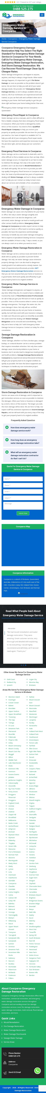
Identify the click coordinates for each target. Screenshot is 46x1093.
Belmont (11, 906)
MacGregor (33, 717)
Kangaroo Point (35, 958)
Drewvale (32, 760)
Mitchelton (33, 840)
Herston (32, 964)
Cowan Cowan (13, 703)
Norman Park (13, 855)
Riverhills (11, 734)
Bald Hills (32, 912)
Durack (31, 757)
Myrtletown (33, 837)
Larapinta (32, 720)
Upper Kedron (13, 711)
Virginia (31, 803)
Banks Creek (13, 823)
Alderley (32, 921)
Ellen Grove (33, 748)
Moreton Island (14, 697)
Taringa (11, 723)
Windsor (32, 794)
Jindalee (11, 777)
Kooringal (11, 700)
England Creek (13, 803)
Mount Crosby (13, 748)
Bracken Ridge (34, 903)
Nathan (31, 697)
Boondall (32, 906)
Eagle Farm (33, 878)
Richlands (11, 972)
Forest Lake (33, 743)
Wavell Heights (34, 800)
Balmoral (11, 909)
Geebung (32, 866)
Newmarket (33, 835)
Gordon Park (33, 863)
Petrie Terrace (34, 944)
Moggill (11, 754)
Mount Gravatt (34, 705)
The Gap (11, 720)
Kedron (32, 852)
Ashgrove (12, 829)
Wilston (32, 797)
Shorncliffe (33, 814)
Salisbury (11, 958)
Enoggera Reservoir (12, 795)
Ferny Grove (13, 791)
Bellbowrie (12, 820)
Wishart (11, 918)
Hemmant (12, 875)
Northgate (33, 832)
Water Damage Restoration (15, 1030)
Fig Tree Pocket (14, 789)
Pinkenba (32, 820)
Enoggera (12, 800)
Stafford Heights (35, 809)
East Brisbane (34, 969)
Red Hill (32, 941)
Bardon (31, 975)
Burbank (32, 774)
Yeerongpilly (13, 915)
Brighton (32, 898)
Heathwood (33, 737)
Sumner (11, 944)
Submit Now (23, 513)
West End (32, 929)
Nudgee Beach (34, 826)
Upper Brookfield (14, 714)
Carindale (11, 889)
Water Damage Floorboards (15, 1034)
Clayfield (32, 883)
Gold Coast (11, 679)
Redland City (11, 682)
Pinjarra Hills (13, 740)
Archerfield (33, 777)
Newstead (33, 949)
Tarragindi (12, 935)
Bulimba (11, 903)
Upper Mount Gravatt (13, 927)
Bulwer (11, 705)
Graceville (12, 786)
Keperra (32, 849)
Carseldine (33, 892)
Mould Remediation (11, 1022)
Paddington (33, 946)
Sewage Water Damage (13, 1038)
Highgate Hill (34, 961)
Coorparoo (12, 39)
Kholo (10, 766)
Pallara (10, 978)
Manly (10, 866)
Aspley (31, 915)
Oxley (10, 743)
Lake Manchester (14, 763)
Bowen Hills (33, 972)
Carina (10, 895)
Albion (31, 924)
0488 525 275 (23, 9)
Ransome (11, 849)
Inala (31, 728)
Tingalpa (11, 843)
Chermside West (35, 886)
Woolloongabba (35, 926)
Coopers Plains (34, 769)
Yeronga (11, 912)
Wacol (10, 924)
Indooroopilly (13, 783)
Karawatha (33, 725)
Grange (32, 860)
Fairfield (32, 746)
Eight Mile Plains (35, 751)
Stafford (32, 812)
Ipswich (9, 685)
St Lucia (11, 725)
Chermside (33, 889)
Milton (10, 757)
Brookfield (12, 817)
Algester (32, 783)
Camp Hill (11, 901)
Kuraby (31, 723)
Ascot (31, 918)
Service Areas (9, 1042)
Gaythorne (33, 869)
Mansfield (32, 711)
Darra (31, 766)
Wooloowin (33, 791)
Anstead (11, 832)
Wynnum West (13, 835)
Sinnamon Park (13, 728)
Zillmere (32, 789)
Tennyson (12, 932)
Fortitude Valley (35, 967)
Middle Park (12, 760)
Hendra (32, 855)
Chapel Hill (12, 814)
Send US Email (15, 1072)
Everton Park (34, 875)
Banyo (31, 909)
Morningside (13, 860)
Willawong (12, 921)
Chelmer (11, 812)
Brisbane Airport (35, 895)
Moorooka (33, 708)
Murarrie (11, 858)
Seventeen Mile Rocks (14, 953)
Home (4, 39)
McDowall (32, 843)
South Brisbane (34, 938)
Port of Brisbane (14, 852)
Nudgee (32, 829)
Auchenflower (13, 826)
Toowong (12, 717)
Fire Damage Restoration (14, 1026)
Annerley (32, 780)
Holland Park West (36, 731)
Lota (10, 872)
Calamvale (32, 771)
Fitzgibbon (33, 872)
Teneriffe (32, 932)
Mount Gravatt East (34, 701)
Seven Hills (12, 846)
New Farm (33, 952)
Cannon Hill (12, 898)
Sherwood (12, 731)
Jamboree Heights (15, 780)
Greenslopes (34, 740)
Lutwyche (32, 846)
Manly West (12, 863)
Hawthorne (12, 878)
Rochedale (12, 967)
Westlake (11, 708)
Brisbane (32, 685)
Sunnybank (12, 941)
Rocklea (11, 964)
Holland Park (33, 734)
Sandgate (32, 817)
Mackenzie (33, 714)
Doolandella (33, 763)
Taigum (32, 806)
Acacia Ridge (33, 786)
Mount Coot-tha (14, 751)
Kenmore (11, 771)
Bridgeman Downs (36, 901)
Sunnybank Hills (14, 938)
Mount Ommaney (14, 746)
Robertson (12, 969)
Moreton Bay (34, 682)
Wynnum (11, 837)
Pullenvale (12, 737)
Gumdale (11, 880)
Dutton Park (33, 754)
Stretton (11, 946)
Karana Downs (13, 774)
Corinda (11, 806)
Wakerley (11, 840)
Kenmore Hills (13, 769)
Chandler (11, 886)
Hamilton (32, 858)
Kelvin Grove (34, 955)
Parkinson (12, 975)
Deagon (32, 880)
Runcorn (11, 961)
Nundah (32, 823)
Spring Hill (32, 935)
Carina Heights (13, 892)
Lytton (10, 869)
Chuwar (11, 809)
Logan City (33, 679)
